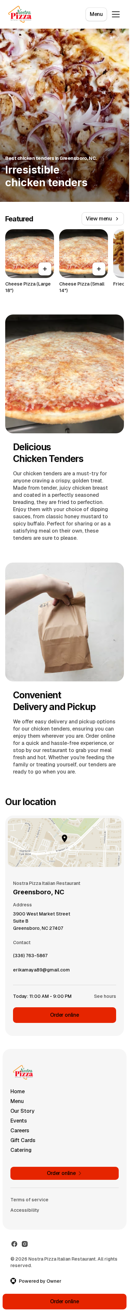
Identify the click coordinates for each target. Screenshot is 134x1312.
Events (18, 1120)
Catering (21, 1150)
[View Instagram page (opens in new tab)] (25, 1244)
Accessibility (24, 1210)
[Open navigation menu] (115, 14)
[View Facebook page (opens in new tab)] (14, 1244)
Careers (19, 1130)
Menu (96, 14)
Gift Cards (22, 1140)
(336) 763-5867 (30, 957)
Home (17, 1091)
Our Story (22, 1111)
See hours (105, 996)
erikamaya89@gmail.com (41, 971)
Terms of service (29, 1200)
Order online (64, 1015)
